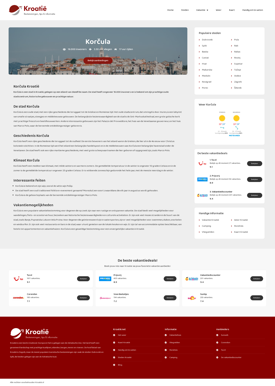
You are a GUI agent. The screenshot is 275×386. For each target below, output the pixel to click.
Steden (185, 10)
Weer (218, 10)
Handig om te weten (252, 10)
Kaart (232, 10)
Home (170, 10)
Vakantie (200, 10)
